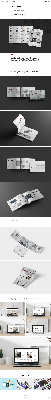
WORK (2, 1)
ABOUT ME (10, 1)
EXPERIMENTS (6, 1)
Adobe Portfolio (27, 397)
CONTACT (14, 1)
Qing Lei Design (46, 1)
